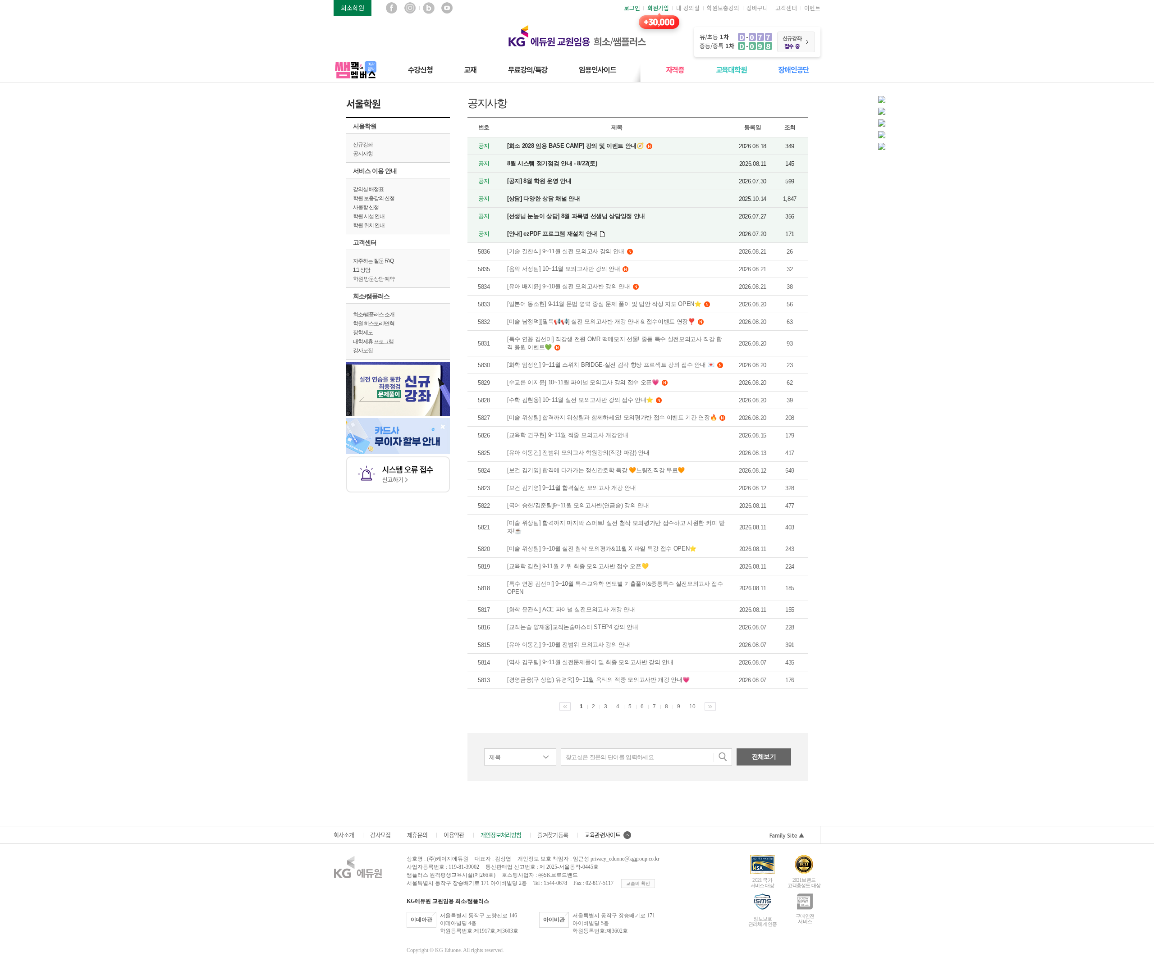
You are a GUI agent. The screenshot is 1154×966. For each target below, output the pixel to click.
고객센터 (786, 8)
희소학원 (352, 7)
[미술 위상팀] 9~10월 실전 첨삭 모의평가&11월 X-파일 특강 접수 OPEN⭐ (601, 548)
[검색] (723, 757)
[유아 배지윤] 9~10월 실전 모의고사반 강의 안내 (568, 286)
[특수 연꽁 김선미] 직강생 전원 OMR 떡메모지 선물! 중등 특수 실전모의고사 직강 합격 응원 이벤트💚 (614, 343)
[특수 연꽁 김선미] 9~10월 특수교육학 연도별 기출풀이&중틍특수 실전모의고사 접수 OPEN (615, 587)
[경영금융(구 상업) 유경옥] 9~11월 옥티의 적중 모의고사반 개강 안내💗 (598, 679)
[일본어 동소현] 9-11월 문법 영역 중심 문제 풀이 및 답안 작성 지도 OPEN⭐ (604, 304)
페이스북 (391, 8)
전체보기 (764, 756)
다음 (710, 706)
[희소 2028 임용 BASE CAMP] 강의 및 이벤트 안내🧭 (575, 145)
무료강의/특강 (528, 69)
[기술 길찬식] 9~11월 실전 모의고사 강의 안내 (565, 251)
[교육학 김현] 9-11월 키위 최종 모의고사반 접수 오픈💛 (577, 566)
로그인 (632, 8)
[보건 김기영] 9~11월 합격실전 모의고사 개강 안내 (571, 487)
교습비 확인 (638, 883)
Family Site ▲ (786, 835)
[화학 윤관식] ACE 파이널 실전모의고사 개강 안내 (571, 609)
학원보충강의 (723, 8)
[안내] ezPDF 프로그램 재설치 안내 (552, 233)
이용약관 (454, 834)
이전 (565, 706)
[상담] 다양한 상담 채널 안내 (543, 198)
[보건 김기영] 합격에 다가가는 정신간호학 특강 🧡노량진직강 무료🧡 (596, 470)
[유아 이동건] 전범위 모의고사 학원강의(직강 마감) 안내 (578, 452)
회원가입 (658, 8)
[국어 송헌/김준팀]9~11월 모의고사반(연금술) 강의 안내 (578, 505)
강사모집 (380, 834)
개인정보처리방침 (501, 834)
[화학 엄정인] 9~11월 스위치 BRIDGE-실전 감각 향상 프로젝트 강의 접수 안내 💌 (610, 364)
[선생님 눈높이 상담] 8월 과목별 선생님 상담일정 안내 (576, 216)
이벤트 (812, 8)
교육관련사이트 (602, 834)
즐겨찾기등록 (552, 834)
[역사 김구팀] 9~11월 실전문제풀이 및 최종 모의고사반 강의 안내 (590, 662)
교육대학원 (731, 69)
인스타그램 (410, 8)
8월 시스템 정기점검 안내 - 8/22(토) (552, 163)
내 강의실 (688, 8)
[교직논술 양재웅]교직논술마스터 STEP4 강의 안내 (572, 627)
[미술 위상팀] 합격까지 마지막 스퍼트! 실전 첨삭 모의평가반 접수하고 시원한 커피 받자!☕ (615, 526)
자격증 (675, 69)
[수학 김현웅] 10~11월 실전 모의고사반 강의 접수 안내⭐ (580, 399)
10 (692, 706)
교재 (470, 69)
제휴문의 (417, 834)
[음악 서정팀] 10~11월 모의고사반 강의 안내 (563, 268)
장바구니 (757, 8)
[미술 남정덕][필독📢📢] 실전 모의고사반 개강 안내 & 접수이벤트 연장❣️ (601, 321)
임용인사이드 (597, 69)
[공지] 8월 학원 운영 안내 (539, 181)
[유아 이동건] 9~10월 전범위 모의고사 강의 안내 (568, 644)
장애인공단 (793, 69)
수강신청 (420, 69)
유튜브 (447, 8)
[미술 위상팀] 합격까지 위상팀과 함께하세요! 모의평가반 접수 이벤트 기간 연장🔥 (612, 417)
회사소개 (344, 834)
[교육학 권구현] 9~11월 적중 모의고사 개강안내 (567, 435)
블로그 (428, 8)
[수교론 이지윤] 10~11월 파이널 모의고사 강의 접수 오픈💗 (583, 382)
